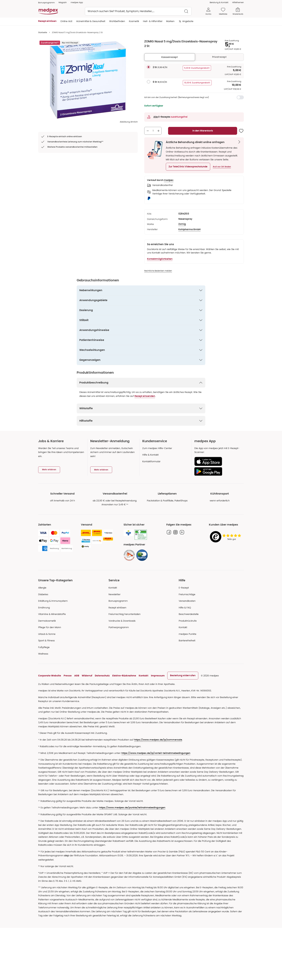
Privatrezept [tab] (219, 57)
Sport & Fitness (46, 640)
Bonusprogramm (118, 601)
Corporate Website (49, 675)
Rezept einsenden (144, 396)
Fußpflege (44, 647)
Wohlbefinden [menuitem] (117, 21)
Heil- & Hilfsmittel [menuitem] (152, 21)
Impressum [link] (158, 675)
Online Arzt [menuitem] (66, 21)
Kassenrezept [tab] (169, 57)
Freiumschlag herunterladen (125, 614)
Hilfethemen (238, 2)
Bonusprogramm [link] (46, 2)
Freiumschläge (187, 594)
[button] (188, 167)
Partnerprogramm (119, 627)
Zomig (182, 224)
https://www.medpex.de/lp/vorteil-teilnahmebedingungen (155, 753)
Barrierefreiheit (187, 640)
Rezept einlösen (117, 607)
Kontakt (113, 587)
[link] (129, 555)
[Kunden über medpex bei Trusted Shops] (226, 537)
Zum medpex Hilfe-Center (157, 448)
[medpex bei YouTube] (182, 532)
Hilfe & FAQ (185, 607)
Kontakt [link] (183, 627)
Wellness (43, 653)
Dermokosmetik (47, 620)
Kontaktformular (151, 461)
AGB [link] (76, 675)
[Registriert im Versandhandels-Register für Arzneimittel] (141, 535)
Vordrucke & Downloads (122, 620)
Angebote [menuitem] (187, 21)
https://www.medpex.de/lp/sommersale (158, 740)
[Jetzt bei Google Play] (217, 471)
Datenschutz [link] (102, 675)
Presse (68, 675)
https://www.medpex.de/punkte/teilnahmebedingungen (132, 808)
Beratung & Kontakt (219, 2)
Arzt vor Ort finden (222, 167)
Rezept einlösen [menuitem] (47, 21)
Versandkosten (187, 601)
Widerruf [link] (87, 675)
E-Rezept (184, 587)
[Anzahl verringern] (148, 131)
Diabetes (43, 594)
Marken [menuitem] (170, 21)
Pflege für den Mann (49, 627)
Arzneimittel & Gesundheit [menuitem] (90, 21)
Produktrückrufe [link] (188, 620)
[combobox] (138, 11)
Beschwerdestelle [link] (189, 614)
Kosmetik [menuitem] (134, 21)
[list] (88, 80)
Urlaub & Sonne (46, 634)
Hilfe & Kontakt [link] (150, 454)
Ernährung (44, 607)
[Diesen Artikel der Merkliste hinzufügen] (241, 130)
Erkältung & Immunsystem (53, 601)
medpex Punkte (187, 634)
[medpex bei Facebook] (169, 532)
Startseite (42, 32)
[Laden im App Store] (217, 461)
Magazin (63, 2)
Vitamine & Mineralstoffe (52, 614)
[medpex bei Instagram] (175, 532)
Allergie (42, 587)
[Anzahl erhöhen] (158, 131)
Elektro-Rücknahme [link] (124, 675)
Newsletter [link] (114, 594)
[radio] (148, 67)
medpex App (77, 2)
